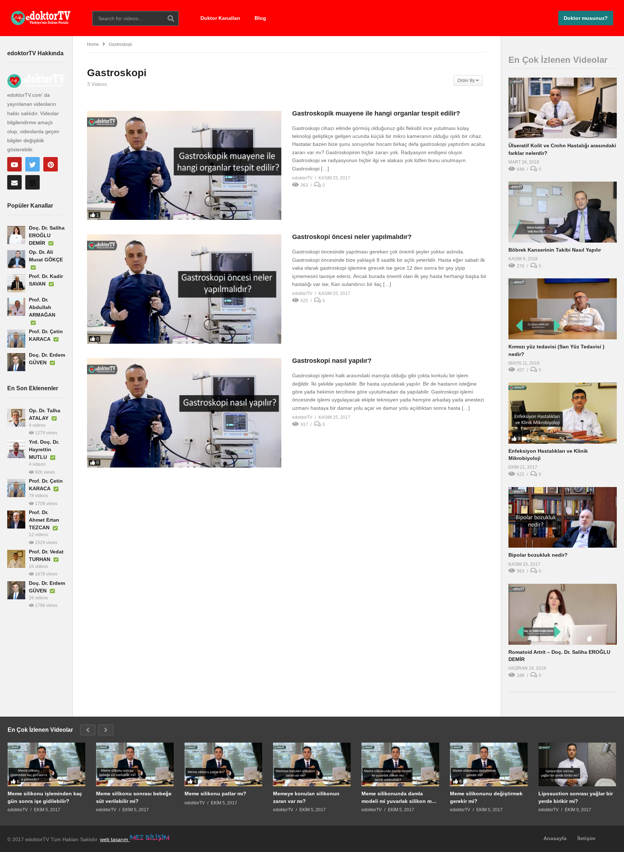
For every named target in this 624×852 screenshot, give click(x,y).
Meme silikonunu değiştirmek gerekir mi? (486, 797)
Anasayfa (555, 838)
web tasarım (115, 839)
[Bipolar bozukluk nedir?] (562, 517)
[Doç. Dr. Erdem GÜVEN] (16, 362)
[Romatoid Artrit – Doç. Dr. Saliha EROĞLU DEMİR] (562, 614)
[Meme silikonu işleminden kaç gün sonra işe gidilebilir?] (46, 764)
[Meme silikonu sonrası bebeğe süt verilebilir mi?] (135, 764)
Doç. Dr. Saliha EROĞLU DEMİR (47, 235)
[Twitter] (32, 164)
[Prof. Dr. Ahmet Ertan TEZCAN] (16, 519)
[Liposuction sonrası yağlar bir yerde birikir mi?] (577, 764)
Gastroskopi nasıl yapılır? (332, 360)
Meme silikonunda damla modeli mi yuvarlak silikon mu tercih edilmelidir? (398, 797)
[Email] (14, 182)
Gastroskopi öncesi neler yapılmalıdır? (352, 236)
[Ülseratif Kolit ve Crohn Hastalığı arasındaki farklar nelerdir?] (562, 108)
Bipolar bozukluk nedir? (538, 555)
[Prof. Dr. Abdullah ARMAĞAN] (16, 307)
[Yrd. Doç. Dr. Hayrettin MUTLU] (16, 449)
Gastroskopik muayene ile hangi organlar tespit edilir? (376, 113)
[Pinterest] (50, 164)
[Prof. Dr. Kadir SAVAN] (16, 283)
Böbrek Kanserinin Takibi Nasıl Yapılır (554, 250)
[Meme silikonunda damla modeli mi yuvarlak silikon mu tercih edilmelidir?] (400, 764)
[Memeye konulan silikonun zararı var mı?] (312, 764)
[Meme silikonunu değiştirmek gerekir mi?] (489, 764)
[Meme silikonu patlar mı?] (223, 764)
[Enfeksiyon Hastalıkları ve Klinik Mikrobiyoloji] (562, 413)
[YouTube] (14, 164)
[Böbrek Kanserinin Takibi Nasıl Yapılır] (562, 212)
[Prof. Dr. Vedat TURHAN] (16, 559)
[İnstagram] (32, 182)
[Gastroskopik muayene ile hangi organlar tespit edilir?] (184, 165)
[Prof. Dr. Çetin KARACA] (16, 339)
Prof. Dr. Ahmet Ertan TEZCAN (44, 519)
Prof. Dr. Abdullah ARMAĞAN (42, 307)
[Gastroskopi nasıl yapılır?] (184, 413)
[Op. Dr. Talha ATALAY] (16, 418)
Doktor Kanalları (220, 18)
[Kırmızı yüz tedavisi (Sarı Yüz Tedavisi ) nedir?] (562, 308)
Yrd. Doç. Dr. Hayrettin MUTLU (44, 449)
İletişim (586, 838)
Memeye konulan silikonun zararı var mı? (306, 797)
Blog (260, 18)
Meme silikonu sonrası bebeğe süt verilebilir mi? (134, 797)
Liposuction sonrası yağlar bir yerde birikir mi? (575, 797)
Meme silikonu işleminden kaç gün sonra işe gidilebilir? (45, 797)
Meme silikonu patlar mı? (215, 793)
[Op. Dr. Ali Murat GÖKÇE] (16, 259)
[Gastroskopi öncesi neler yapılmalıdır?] (184, 289)
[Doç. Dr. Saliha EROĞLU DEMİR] (16, 235)
